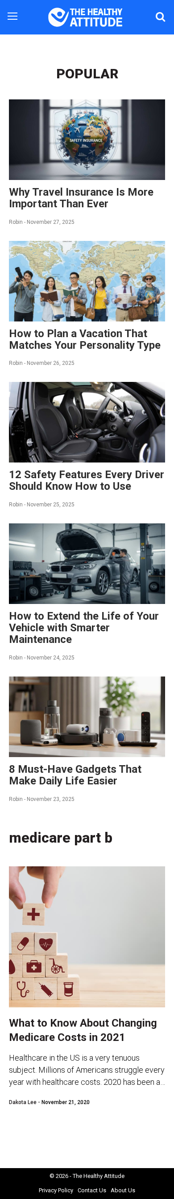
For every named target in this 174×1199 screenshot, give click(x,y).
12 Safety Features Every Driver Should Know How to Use (86, 480)
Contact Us (92, 1190)
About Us (123, 1190)
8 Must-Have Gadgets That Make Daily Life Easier (75, 775)
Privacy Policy (56, 1190)
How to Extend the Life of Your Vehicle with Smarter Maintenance (84, 628)
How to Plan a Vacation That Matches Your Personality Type (85, 339)
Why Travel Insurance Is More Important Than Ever (81, 198)
